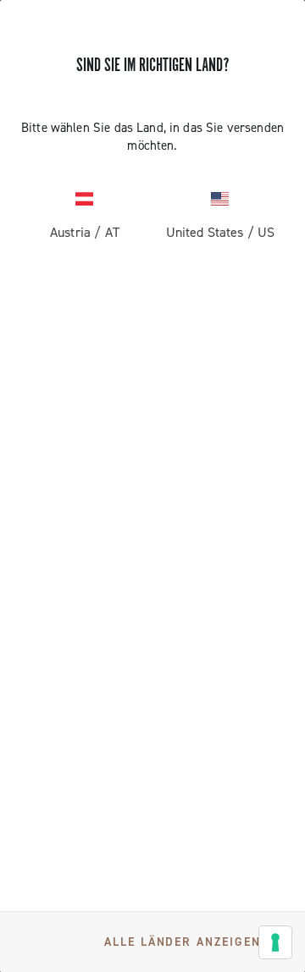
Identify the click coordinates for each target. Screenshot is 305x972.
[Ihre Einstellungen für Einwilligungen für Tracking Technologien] (275, 942)
